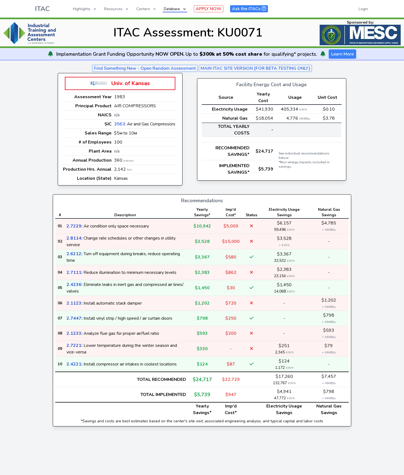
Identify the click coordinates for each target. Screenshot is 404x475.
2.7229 (74, 226)
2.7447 (74, 318)
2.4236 (74, 285)
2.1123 (74, 303)
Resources (113, 9)
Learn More (342, 54)
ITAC (42, 8)
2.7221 (74, 345)
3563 (119, 124)
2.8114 (74, 238)
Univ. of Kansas (130, 83)
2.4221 (74, 364)
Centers (143, 9)
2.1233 (74, 333)
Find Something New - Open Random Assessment (145, 68)
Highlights (81, 9)
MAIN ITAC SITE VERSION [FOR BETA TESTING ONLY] (255, 68)
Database (172, 9)
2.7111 (74, 272)
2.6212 (74, 254)
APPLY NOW (209, 9)
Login (363, 9)
